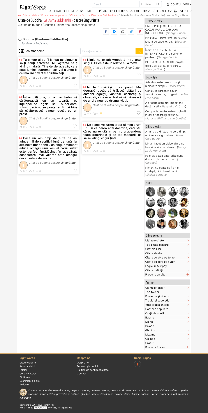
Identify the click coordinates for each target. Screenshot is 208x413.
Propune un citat (156, 274)
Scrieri (88, 11)
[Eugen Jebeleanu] (173, 213)
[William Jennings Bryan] (150, 192)
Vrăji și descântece (157, 304)
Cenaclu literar (27, 373)
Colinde (150, 338)
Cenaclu (162, 11)
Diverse (183, 11)
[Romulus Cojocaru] (161, 192)
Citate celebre (27, 362)
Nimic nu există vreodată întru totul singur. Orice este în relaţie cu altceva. (112, 61)
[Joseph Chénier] (184, 213)
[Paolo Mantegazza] (150, 224)
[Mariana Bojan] (173, 224)
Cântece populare (156, 309)
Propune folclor (155, 347)
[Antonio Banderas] (161, 202)
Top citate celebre (157, 244)
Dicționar (24, 377)
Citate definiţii (154, 270)
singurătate (68, 77)
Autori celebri (113, 11)
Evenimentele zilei (29, 380)
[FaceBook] (137, 364)
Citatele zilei (153, 249)
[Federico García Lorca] (150, 213)
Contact (81, 373)
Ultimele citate (154, 240)
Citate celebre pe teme (160, 257)
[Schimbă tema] (21, 51)
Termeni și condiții (87, 366)
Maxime (150, 334)
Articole (24, 384)
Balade (149, 326)
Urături (149, 343)
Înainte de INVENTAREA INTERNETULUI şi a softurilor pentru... (164, 53)
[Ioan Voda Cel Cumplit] (184, 202)
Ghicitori (150, 330)
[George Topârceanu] (150, 202)
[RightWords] (19, 15)
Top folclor (152, 292)
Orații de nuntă (154, 313)
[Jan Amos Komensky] (173, 192)
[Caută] (158, 4)
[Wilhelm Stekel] (184, 224)
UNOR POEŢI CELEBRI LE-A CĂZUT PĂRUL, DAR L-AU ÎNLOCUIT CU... (163, 29)
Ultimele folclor (155, 287)
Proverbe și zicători (157, 296)
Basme (149, 317)
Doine (149, 321)
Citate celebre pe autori (160, 261)
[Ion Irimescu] (161, 224)
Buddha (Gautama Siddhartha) (45, 39)
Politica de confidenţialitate (93, 369)
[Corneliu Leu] (161, 213)
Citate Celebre (63, 11)
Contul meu (179, 4)
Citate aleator (154, 253)
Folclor (140, 11)
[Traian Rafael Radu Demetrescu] (173, 202)
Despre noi (83, 362)
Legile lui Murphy (156, 266)
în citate (146, 4)
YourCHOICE (40, 408)
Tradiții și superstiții (157, 300)
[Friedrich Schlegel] (184, 192)
